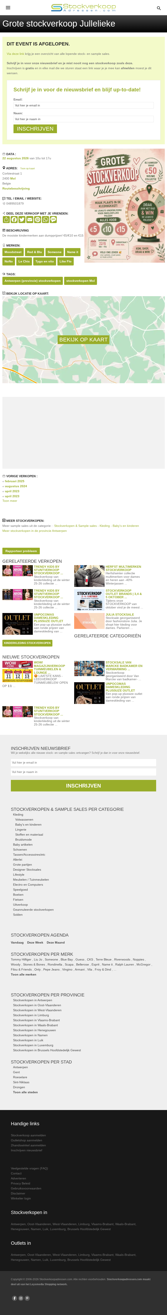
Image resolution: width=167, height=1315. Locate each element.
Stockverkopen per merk (42, 954)
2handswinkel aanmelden (28, 1145)
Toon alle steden (25, 1092)
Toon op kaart (27, 168)
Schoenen (20, 849)
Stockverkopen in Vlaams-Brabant (36, 1020)
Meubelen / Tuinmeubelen (31, 879)
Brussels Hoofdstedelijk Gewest (89, 1229)
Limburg (84, 1224)
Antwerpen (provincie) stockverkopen (33, 280)
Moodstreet (13, 252)
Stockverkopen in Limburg (31, 1015)
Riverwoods (122, 959)
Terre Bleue (104, 959)
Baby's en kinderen (28, 824)
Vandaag (17, 942)
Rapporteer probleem (21, 551)
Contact (16, 1173)
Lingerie (20, 829)
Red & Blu (34, 252)
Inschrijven (83, 786)
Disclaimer (18, 1193)
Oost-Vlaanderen (39, 1224)
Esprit (95, 964)
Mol (13, 178)
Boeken (18, 894)
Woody (15, 964)
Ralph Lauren (124, 964)
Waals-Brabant (125, 1224)
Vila (89, 969)
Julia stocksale (120, 614)
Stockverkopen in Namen (30, 1035)
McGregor (143, 964)
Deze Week (35, 942)
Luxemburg (58, 1229)
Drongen (19, 1087)
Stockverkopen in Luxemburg (33, 1045)
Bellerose (82, 964)
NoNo (9, 261)
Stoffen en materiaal (29, 834)
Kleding (18, 814)
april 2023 (12, 491)
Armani (80, 969)
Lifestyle (18, 874)
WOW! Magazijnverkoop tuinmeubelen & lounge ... (49, 667)
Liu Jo (38, 959)
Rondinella (55, 964)
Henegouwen (20, 1229)
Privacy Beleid (20, 1183)
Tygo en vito (44, 261)
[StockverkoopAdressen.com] (83, 7)
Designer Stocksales (27, 869)
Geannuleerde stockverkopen (33, 909)
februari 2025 (14, 481)
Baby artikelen (23, 844)
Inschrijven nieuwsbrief (26, 1150)
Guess (79, 959)
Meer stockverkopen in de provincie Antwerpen (34, 530)
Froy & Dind (103, 969)
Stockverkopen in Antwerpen (32, 1000)
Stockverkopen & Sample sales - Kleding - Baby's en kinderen (96, 525)
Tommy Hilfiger (21, 959)
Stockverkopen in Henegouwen (34, 1030)
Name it (72, 252)
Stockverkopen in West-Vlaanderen (37, 1010)
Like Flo (66, 261)
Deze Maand (56, 942)
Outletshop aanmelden (26, 1140)
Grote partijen (22, 864)
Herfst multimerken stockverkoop (123, 568)
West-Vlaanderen (65, 1224)
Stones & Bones (34, 964)
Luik (45, 1229)
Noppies (138, 959)
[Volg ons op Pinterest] (27, 1298)
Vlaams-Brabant (102, 1224)
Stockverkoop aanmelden (28, 1135)
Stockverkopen (47, 995)
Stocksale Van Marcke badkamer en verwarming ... (124, 666)
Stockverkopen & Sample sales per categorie (67, 809)
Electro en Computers (28, 884)
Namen (36, 1229)
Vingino (67, 969)
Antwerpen (20, 1067)
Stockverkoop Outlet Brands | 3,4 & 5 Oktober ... (124, 594)
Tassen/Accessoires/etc (29, 854)
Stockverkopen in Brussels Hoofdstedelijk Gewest (47, 1050)
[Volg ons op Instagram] (20, 1298)
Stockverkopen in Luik (28, 1040)
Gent (16, 1072)
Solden (18, 914)
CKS (90, 959)
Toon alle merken (23, 974)
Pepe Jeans (51, 969)
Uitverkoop (20, 904)
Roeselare (20, 1077)
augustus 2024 (16, 486)
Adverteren (18, 1178)
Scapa (69, 964)
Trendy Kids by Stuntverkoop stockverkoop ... (48, 570)
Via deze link (15, 53)
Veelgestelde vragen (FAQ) (29, 1168)
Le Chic (24, 261)
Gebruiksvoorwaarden (26, 1188)
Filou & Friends (21, 969)
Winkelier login (21, 1198)
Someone (55, 252)
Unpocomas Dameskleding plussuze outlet (48, 618)
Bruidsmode (23, 839)
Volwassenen (24, 819)
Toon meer (9, 500)
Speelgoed (20, 889)
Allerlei (17, 859)
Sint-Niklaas (21, 1082)
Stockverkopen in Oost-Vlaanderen (37, 1005)
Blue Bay (67, 959)
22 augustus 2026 (15, 158)
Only (37, 969)
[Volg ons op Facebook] (14, 1298)
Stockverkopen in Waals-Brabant (35, 1025)
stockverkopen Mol (80, 280)
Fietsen (18, 899)
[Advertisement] (83, 432)
